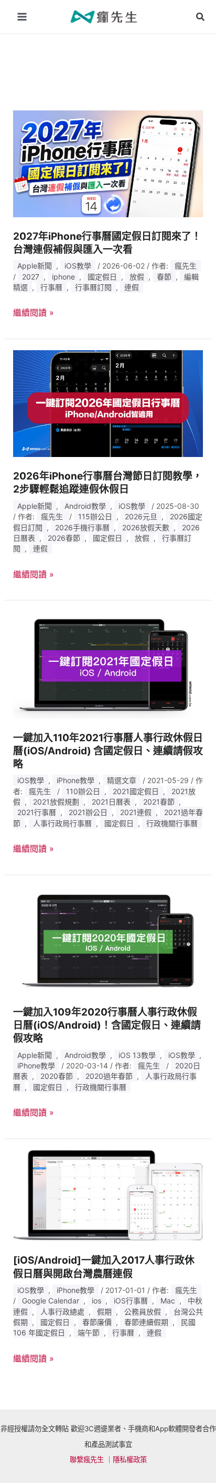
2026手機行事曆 (82, 527)
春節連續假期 (146, 1322)
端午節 (89, 1332)
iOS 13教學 (137, 1055)
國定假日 (102, 276)
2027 (30, 276)
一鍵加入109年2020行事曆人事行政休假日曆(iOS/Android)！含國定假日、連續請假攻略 (107, 1025)
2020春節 (56, 1076)
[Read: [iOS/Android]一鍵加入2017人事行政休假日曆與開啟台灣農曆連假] (108, 1195)
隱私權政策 (130, 1459)
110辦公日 (83, 791)
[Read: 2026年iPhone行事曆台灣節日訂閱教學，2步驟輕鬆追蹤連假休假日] (108, 403)
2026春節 (64, 537)
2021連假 (136, 812)
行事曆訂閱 (93, 287)
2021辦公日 (88, 812)
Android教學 (85, 505)
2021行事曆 (36, 812)
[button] (201, 17)
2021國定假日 (136, 791)
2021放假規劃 (56, 801)
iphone (63, 276)
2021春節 (159, 801)
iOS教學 (77, 265)
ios (96, 1300)
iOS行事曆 (131, 1300)
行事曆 (51, 287)
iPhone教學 (75, 780)
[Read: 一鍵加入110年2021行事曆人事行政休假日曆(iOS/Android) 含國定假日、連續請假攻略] (108, 664)
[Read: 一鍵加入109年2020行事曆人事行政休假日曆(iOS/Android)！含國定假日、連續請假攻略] (108, 938)
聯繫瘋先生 (87, 1459)
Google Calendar (50, 1300)
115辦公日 (95, 516)
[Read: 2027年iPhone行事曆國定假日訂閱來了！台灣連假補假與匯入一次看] (108, 163)
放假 (136, 276)
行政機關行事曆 (172, 823)
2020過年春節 (109, 1076)
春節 (164, 276)
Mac (167, 1300)
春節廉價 (97, 1322)
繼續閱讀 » (33, 313)
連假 (131, 287)
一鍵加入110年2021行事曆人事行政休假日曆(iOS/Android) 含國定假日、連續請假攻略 (108, 751)
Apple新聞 (34, 265)
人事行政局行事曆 (62, 823)
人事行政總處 (62, 1311)
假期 (104, 1311)
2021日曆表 (111, 801)
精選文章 (121, 780)
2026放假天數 (145, 527)
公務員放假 (142, 1311)
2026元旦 (141, 516)
